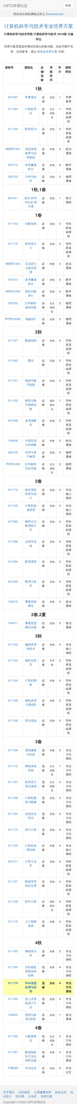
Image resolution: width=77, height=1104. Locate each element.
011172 (13, 766)
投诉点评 (61, 1092)
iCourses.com (55, 14)
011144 (13, 680)
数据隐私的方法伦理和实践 (31, 1056)
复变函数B (31, 422)
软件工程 (31, 901)
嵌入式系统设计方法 (31, 1003)
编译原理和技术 (31, 646)
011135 (13, 845)
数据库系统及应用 (31, 883)
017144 (13, 660)
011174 (13, 490)
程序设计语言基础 (31, 784)
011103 (13, 223)
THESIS (13, 1068)
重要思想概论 (31, 603)
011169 (13, 798)
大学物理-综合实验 (30, 466)
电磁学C (30, 319)
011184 (13, 814)
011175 (13, 243)
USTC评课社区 (15, 5)
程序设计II (31, 245)
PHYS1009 (13, 464)
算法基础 (31, 720)
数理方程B (31, 583)
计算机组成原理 (31, 507)
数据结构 (31, 340)
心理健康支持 (42, 1092)
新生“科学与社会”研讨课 (30, 202)
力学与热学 (31, 178)
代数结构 (31, 223)
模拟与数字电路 (31, 382)
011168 (13, 750)
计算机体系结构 (31, 847)
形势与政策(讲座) (31, 1017)
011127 (13, 340)
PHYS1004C (13, 319)
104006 (13, 440)
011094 (13, 561)
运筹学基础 (31, 543)
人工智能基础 (31, 923)
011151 (13, 380)
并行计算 (31, 829)
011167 (13, 782)
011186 (13, 1036)
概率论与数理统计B (31, 525)
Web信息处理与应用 (31, 987)
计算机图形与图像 (31, 800)
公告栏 (32, 1096)
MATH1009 (13, 291)
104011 (13, 623)
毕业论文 (31, 1068)
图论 (31, 360)
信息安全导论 (31, 816)
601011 (13, 198)
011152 (13, 400)
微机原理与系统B (31, 702)
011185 (13, 951)
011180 (13, 967)
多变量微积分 (31, 281)
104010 (13, 601)
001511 (13, 861)
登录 (68, 5)
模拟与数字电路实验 (31, 404)
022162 (13, 303)
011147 (13, 881)
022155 (13, 452)
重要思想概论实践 (31, 625)
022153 (13, 176)
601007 (13, 97)
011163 (13, 644)
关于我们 (9, 1092)
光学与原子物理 (31, 454)
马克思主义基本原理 (31, 268)
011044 (13, 109)
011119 (13, 921)
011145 (13, 505)
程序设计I (31, 129)
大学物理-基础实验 (30, 305)
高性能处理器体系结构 (31, 971)
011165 (13, 700)
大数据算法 (31, 1038)
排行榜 (20, 1096)
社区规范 (24, 1092)
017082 (13, 521)
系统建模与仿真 (31, 752)
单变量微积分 (31, 167)
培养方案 (46, 1096)
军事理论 (31, 97)
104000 (13, 1015)
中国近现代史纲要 (31, 442)
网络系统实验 (31, 768)
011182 (13, 999)
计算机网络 (31, 682)
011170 (13, 829)
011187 (13, 1052)
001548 (13, 420)
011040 (13, 360)
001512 (13, 165)
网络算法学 (31, 953)
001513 (13, 279)
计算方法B (31, 863)
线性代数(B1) (31, 293)
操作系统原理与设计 (31, 494)
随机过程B (31, 662)
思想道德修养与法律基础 (31, 153)
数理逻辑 (31, 561)
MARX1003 (13, 264)
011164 (13, 129)
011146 (13, 720)
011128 (13, 901)
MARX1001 (13, 149)
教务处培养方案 (47, 51)
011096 (13, 541)
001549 (13, 581)
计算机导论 (31, 111)
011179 (13, 983)
